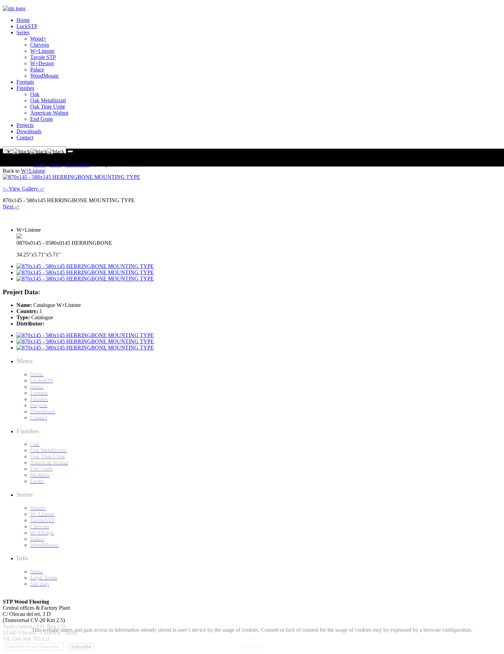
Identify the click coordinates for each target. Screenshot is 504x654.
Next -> (11, 206)
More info (252, 646)
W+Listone (77, 165)
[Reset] (70, 151)
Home (39, 165)
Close (252, 638)
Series (55, 165)
